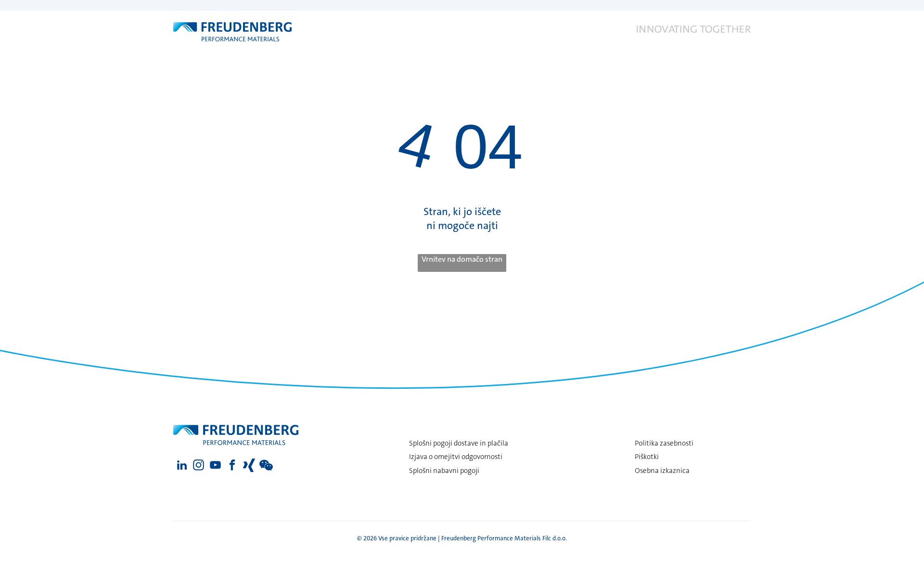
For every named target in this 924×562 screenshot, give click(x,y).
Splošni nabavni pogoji (444, 470)
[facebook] (232, 466)
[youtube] (215, 466)
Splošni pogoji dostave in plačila (458, 443)
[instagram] (198, 466)
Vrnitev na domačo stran (462, 259)
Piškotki (647, 456)
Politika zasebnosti (664, 443)
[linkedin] (181, 466)
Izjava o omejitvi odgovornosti (455, 456)
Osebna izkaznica (662, 470)
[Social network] (249, 466)
